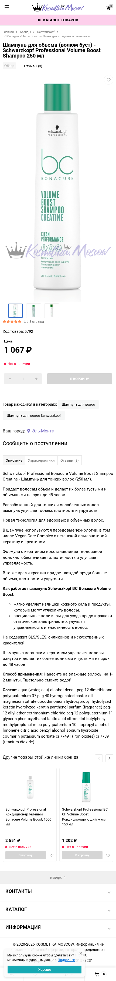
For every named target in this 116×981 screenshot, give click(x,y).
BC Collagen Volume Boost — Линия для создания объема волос (47, 36)
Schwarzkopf (45, 32)
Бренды (25, 32)
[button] (109, 758)
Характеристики (41, 460)
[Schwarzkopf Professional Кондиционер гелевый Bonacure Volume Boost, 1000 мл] (30, 787)
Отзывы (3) (33, 65)
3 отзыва (36, 321)
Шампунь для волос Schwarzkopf (34, 415)
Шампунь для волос (78, 404)
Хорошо (44, 969)
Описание (14, 460)
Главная (8, 32)
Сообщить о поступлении (35, 443)
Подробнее (66, 960)
